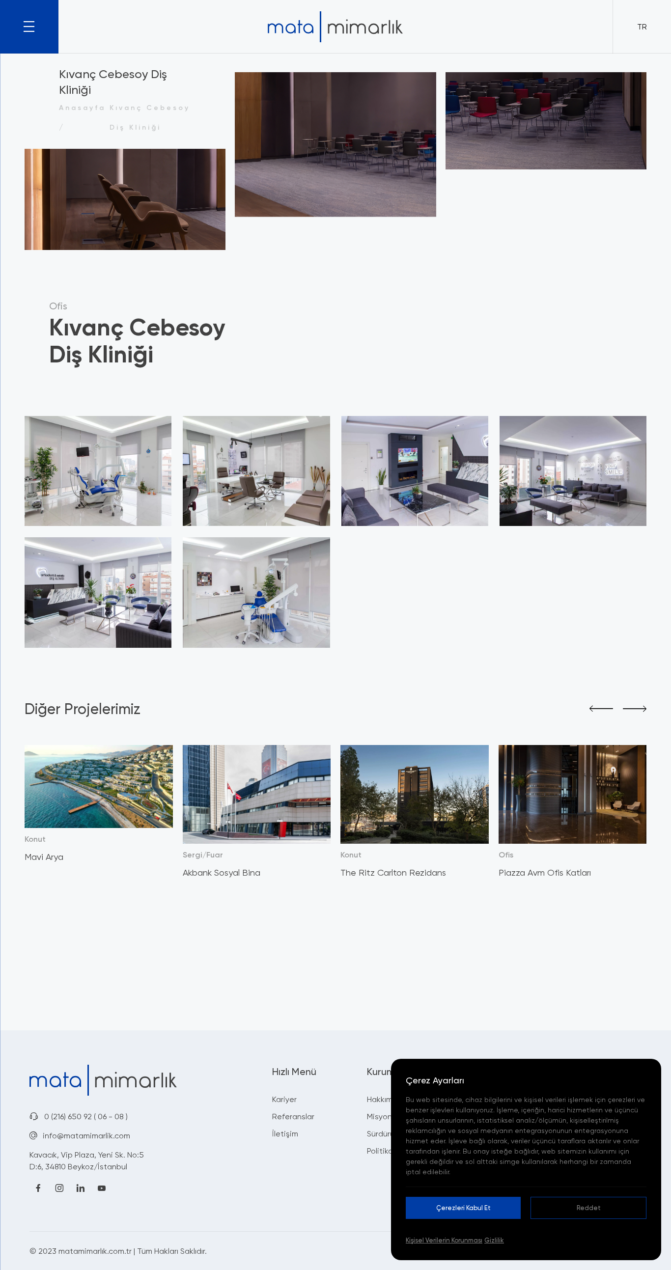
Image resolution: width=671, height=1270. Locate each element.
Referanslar (293, 1116)
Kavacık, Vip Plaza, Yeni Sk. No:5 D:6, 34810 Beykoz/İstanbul (86, 1160)
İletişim (285, 1133)
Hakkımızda (387, 1099)
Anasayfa (82, 107)
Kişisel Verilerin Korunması (444, 1240)
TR (642, 26)
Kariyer (284, 1099)
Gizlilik (494, 1240)
